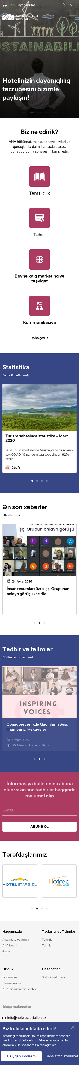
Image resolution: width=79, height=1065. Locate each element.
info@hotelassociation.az (26, 1018)
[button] (34, 623)
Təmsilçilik (39, 193)
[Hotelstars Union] (20, 881)
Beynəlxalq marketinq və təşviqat (39, 278)
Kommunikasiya (39, 322)
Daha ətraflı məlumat (62, 1056)
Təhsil (39, 234)
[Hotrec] (59, 881)
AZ (72, 5)
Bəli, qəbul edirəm (21, 1056)
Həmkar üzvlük (11, 983)
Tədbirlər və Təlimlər (58, 931)
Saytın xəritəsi (26, 5)
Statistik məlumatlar (54, 977)
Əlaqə (6, 951)
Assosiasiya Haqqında (15, 939)
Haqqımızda (12, 931)
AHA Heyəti (9, 945)
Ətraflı (16, 467)
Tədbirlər (47, 939)
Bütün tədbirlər (14, 657)
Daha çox (37, 338)
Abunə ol (39, 827)
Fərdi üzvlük (9, 977)
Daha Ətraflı (11, 375)
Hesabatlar (51, 969)
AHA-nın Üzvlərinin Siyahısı (19, 989)
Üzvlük (8, 969)
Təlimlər (47, 945)
